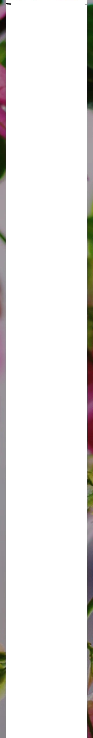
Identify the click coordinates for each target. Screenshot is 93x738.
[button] (86, 4)
